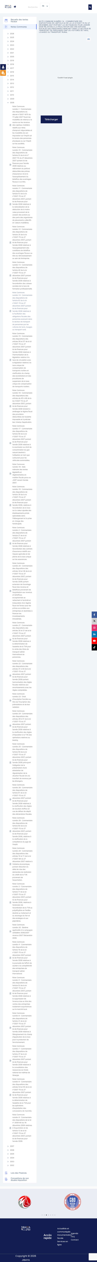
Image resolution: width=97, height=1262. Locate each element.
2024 (12, 41)
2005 (12, 1154)
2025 (12, 37)
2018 (12, 64)
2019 (12, 60)
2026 (12, 34)
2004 (12, 1158)
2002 (12, 1165)
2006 (12, 1150)
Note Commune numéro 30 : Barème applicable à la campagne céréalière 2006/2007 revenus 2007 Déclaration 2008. (22, 931)
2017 (12, 68)
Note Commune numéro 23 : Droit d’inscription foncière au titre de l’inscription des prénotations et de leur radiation (21, 700)
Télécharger (51, 119)
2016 (12, 72)
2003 (12, 1161)
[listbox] (45, 6)
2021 (12, 53)
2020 (12, 57)
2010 (12, 95)
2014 (12, 80)
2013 (12, 83)
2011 (12, 91)
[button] (3, 1202)
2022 (12, 49)
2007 (12, 1146)
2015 (12, 76)
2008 (12, 103)
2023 (12, 45)
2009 (12, 99)
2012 (12, 87)
